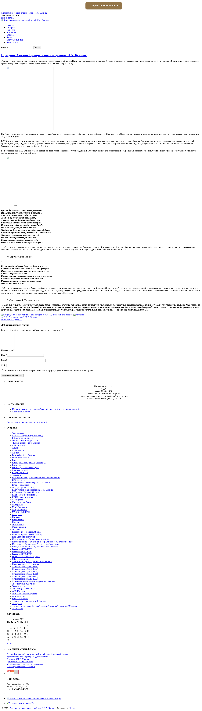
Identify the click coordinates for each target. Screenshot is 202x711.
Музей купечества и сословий (21, 666)
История (11, 27)
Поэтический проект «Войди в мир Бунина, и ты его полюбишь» (43, 542)
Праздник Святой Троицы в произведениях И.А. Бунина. (44, 55)
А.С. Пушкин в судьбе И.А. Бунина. (19, 317)
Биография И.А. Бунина (23, 455)
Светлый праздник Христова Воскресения (32, 561)
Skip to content (7, 18)
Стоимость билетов (21, 412)
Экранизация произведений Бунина (29, 601)
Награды (16, 517)
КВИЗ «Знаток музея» (22, 497)
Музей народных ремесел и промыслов (25, 664)
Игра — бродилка (20, 485)
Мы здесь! (17, 514)
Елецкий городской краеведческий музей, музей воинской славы (37, 654)
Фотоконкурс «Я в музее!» (24, 593)
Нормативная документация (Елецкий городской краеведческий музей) (45, 409)
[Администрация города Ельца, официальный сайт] (22, 703)
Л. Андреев (17, 500)
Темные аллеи (18, 586)
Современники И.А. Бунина (25, 564)
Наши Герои (18, 519)
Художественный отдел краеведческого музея (28, 657)
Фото (9, 37)
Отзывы (10, 35)
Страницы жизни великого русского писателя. (34, 581)
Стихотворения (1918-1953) (25, 579)
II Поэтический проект (23, 438)
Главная (10, 25)
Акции (15, 448)
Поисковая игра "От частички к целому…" (32, 539)
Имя (4, 355)
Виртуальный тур (15, 40)
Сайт (3, 365)
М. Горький (17, 504)
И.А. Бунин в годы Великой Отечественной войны (36, 477)
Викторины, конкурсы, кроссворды (28, 462)
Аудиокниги (18, 450)
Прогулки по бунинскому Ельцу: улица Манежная (35, 544)
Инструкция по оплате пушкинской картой (27, 422)
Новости (11, 30)
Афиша (15, 453)
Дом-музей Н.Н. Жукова (18, 659)
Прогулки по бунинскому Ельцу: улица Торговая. (35, 547)
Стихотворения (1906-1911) (25, 574)
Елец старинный (20, 472)
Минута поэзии (65, 315)
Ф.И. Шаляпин (19, 591)
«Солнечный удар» (11, 319)
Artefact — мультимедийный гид (27, 435)
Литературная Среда (21, 502)
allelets (71, 708)
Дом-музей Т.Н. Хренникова (20, 661)
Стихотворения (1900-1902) (25, 569)
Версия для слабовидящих (105, 5)
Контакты (11, 32)
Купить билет (13, 42)
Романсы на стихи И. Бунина (26, 556)
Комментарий (7, 350)
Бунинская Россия (20, 458)
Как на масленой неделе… (24, 495)
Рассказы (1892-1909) (22, 549)
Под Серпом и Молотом (23, 537)
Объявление (17, 524)
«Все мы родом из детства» (25, 440)
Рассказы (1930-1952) (22, 554)
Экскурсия (17, 603)
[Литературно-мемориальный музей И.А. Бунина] (25, 20)
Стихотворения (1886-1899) (25, 566)
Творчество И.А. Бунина (23, 584)
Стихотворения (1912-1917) (25, 576)
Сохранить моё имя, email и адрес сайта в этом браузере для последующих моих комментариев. (48, 370)
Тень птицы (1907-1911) (23, 589)
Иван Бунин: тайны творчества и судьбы (31, 482)
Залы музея (17, 475)
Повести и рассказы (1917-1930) (27, 534)
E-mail (5, 360)
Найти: (4, 47)
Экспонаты (17, 608)
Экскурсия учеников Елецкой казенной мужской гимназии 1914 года (44, 606)
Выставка (16, 465)
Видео (15, 460)
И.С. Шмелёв (18, 480)
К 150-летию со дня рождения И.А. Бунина (36, 315)
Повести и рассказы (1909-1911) (27, 532)
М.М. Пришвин (19, 507)
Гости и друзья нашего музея (25, 467)
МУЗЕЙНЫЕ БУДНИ (22, 512)
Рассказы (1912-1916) (22, 551)
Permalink (80, 315)
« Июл (10, 643)
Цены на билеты (20, 598)
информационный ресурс (24, 487)
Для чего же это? (20, 470)
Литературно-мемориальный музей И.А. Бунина (24, 13)
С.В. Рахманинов (20, 559)
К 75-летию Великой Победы (26, 492)
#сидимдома (9, 315)
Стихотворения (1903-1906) (25, 571)
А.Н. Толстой (18, 445)
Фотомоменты (19, 596)
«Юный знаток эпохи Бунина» (26, 443)
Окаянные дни (19, 527)
